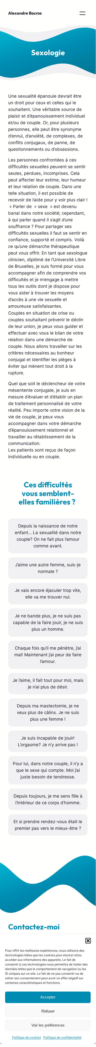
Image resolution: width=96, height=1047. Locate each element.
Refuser (48, 1011)
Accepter (47, 997)
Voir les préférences (48, 1025)
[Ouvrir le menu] (82, 13)
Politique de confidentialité (62, 1037)
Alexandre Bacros (25, 13)
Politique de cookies (26, 1037)
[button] (88, 940)
